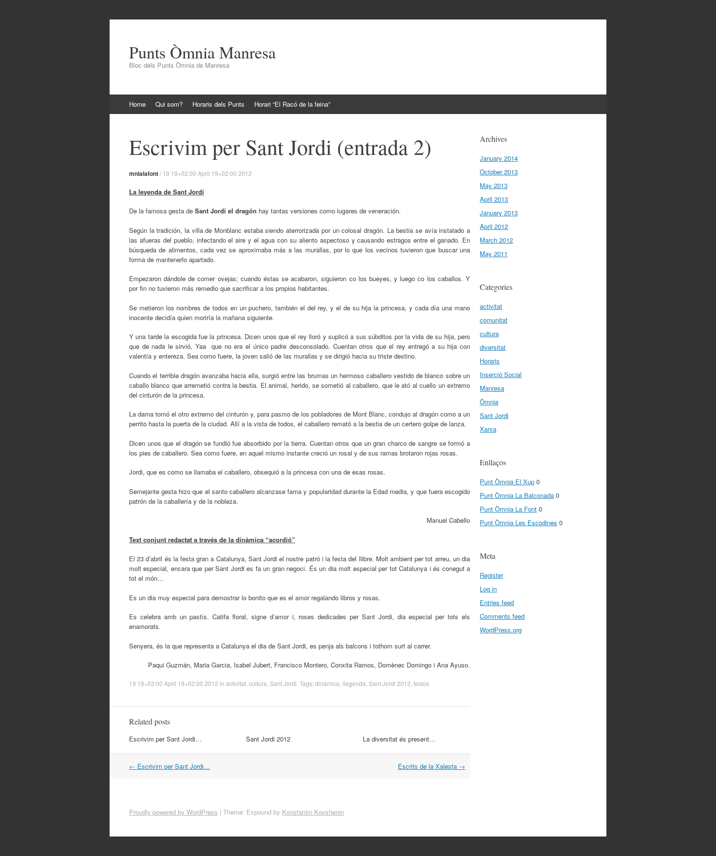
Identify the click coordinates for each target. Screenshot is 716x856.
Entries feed (497, 602)
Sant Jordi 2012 (390, 683)
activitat (236, 683)
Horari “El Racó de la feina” (292, 104)
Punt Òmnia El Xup (507, 481)
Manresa (492, 388)
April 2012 (494, 226)
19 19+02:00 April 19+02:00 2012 (207, 173)
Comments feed (502, 616)
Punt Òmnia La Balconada (517, 495)
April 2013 (494, 199)
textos (421, 683)
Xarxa (488, 429)
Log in (488, 588)
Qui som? (169, 104)
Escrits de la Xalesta (431, 766)
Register (491, 575)
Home (137, 104)
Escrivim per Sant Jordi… (165, 738)
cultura (258, 683)
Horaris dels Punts (218, 104)
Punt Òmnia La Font (508, 509)
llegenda (354, 683)
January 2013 (499, 212)
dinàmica (327, 683)
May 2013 (494, 185)
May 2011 (494, 253)
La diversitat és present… (399, 738)
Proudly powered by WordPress (173, 812)
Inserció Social (501, 374)
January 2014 (499, 158)
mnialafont (143, 173)
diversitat (493, 347)
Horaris (490, 360)
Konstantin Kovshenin (313, 812)
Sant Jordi (283, 683)
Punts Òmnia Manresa (202, 52)
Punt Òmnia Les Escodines (518, 522)
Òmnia (489, 401)
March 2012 (496, 240)
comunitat (494, 319)
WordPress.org (501, 629)
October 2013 (499, 171)
